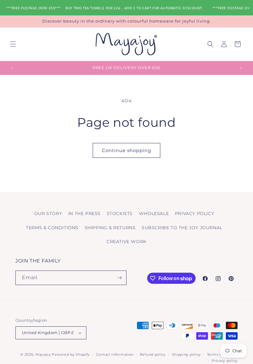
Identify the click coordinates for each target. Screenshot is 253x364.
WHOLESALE (154, 213)
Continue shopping (126, 150)
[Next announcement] (241, 68)
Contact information (115, 354)
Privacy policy (225, 360)
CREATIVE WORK (126, 241)
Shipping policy (186, 354)
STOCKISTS (120, 213)
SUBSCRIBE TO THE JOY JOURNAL (182, 227)
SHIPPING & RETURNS (110, 227)
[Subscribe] (119, 278)
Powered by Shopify (71, 354)
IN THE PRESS (84, 213)
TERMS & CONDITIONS (52, 227)
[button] (13, 44)
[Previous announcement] (12, 68)
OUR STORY (48, 213)
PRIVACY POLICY (194, 213)
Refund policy (153, 354)
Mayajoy (43, 354)
